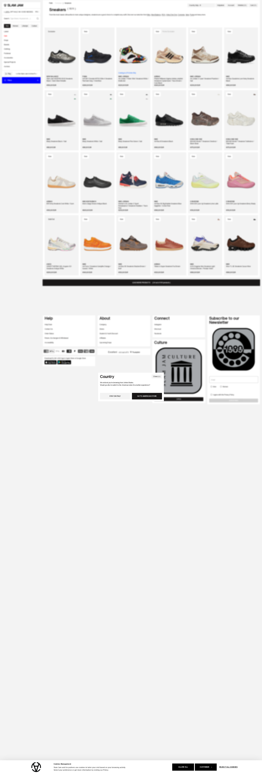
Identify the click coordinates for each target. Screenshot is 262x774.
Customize (204, 767)
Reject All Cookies (228, 767)
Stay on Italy (115, 396)
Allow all (183, 767)
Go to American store (147, 396)
